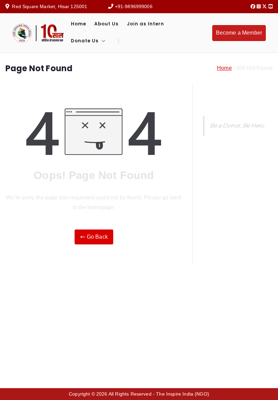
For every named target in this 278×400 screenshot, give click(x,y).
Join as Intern (145, 24)
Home (78, 24)
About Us (106, 24)
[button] (102, 41)
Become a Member (239, 33)
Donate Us (85, 41)
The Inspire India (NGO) (182, 394)
